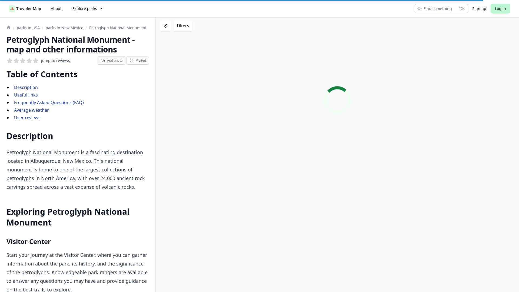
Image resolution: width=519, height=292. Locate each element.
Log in (500, 8)
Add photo (114, 60)
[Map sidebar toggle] (165, 25)
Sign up (479, 8)
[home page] (25, 8)
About (56, 8)
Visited (141, 60)
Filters (183, 26)
